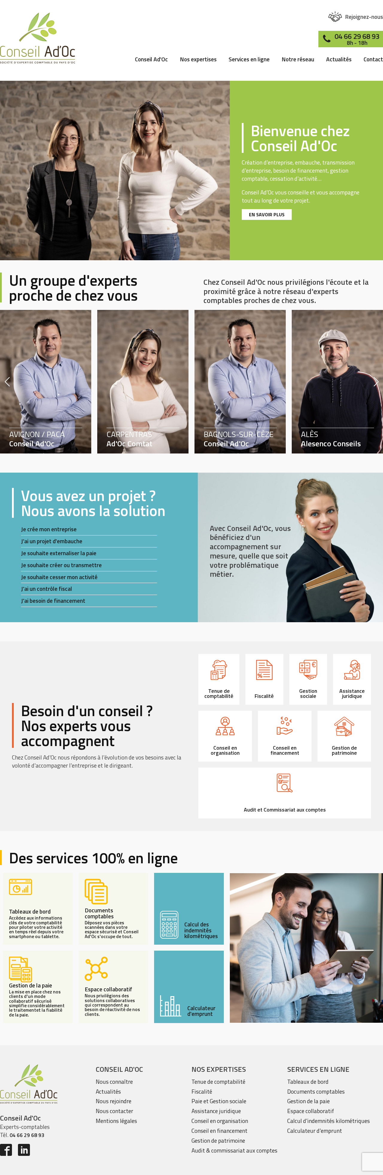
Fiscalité (202, 1091)
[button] (355, 16)
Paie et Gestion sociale (219, 1101)
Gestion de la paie (308, 1101)
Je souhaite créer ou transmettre (61, 565)
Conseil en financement (219, 1130)
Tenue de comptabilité (218, 1081)
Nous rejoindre (113, 1101)
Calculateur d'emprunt (314, 1130)
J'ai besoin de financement (53, 600)
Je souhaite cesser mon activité (59, 577)
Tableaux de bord (308, 1081)
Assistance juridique (216, 1110)
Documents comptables (316, 1091)
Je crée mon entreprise (49, 529)
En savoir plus (267, 214)
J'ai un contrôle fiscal (46, 588)
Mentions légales (116, 1120)
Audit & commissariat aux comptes (234, 1150)
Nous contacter (114, 1110)
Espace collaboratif (310, 1110)
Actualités (339, 59)
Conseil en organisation (220, 1120)
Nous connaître (114, 1081)
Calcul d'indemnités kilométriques (328, 1120)
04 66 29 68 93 (27, 1135)
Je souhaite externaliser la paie (58, 553)
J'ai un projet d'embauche (51, 541)
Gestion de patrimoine (218, 1140)
